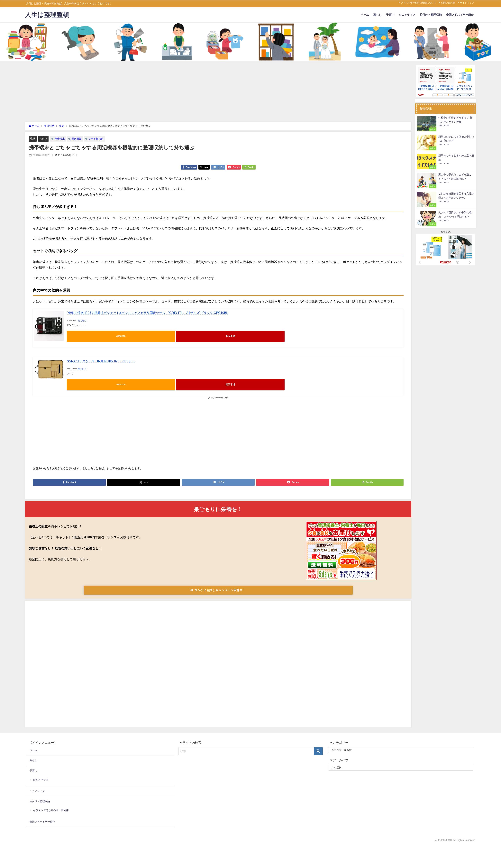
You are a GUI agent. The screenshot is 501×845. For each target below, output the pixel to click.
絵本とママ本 (40, 780)
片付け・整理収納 (431, 14)
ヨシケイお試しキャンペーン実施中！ (219, 590)
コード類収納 (96, 138)
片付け (43, 138)
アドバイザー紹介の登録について (418, 3)
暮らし (377, 14)
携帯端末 (60, 138)
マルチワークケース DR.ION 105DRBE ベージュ (101, 361)
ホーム (365, 14)
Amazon (120, 336)
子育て (390, 14)
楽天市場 (230, 336)
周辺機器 (76, 138)
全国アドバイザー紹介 (460, 14)
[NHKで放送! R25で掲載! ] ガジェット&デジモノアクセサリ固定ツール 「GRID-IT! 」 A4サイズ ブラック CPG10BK (147, 312)
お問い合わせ (448, 3)
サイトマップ (467, 3)
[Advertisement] (218, 92)
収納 (32, 138)
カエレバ (82, 320)
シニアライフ (407, 14)
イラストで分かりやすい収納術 (51, 810)
